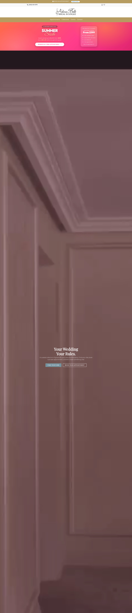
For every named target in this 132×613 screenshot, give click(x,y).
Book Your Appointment (74, 365)
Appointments (55, 19)
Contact (80, 19)
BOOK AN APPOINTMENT (61, 1)
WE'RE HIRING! (76, 1)
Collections (65, 19)
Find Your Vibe (53, 365)
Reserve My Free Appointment (49, 44)
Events (73, 19)
